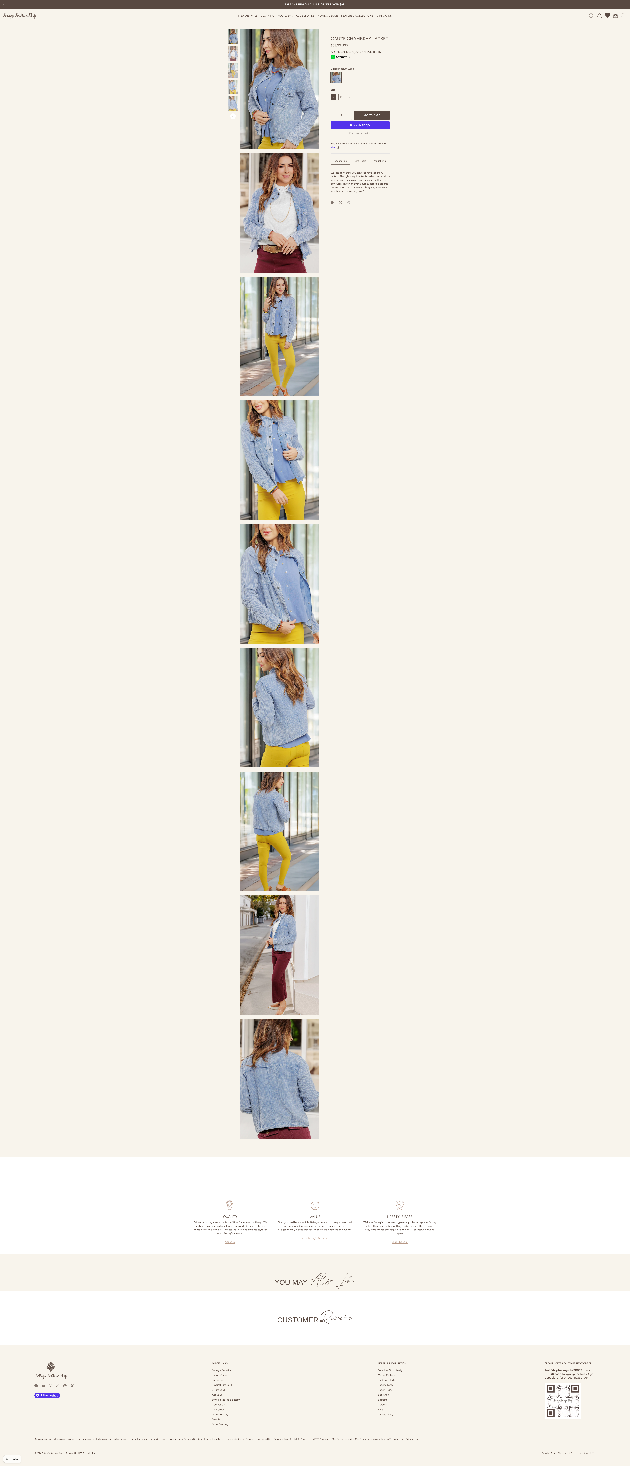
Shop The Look (400, 1241)
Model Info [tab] (380, 160)
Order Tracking (220, 1424)
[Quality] (230, 1205)
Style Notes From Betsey (226, 1399)
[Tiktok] (57, 1385)
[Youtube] (43, 1385)
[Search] (591, 16)
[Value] (315, 1205)
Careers (382, 1404)
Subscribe (217, 1380)
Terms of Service (558, 1453)
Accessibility (590, 1453)
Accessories (305, 15)
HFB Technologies (86, 1453)
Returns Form (385, 1385)
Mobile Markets (386, 1375)
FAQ (380, 1409)
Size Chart (383, 1394)
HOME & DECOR (328, 15)
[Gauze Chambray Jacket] (233, 36)
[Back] (4, 4)
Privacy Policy (385, 1414)
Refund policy (574, 1453)
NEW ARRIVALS (247, 15)
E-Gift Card (218, 1389)
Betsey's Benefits (221, 1370)
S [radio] (333, 96)
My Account (218, 1409)
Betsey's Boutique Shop (53, 1453)
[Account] (623, 16)
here (398, 1439)
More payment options (360, 133)
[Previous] (233, 26)
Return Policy (385, 1389)
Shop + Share (219, 1375)
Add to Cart (371, 115)
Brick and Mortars (387, 1380)
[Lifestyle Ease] (399, 1205)
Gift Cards (384, 15)
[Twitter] (72, 1385)
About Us (230, 1241)
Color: (342, 68)
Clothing (267, 15)
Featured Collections (357, 15)
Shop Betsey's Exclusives (315, 1238)
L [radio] (349, 96)
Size (333, 89)
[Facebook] (36, 1385)
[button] (279, 89)
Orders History (220, 1414)
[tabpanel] (360, 182)
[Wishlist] (608, 16)
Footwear (285, 15)
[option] (233, 37)
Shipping (383, 1399)
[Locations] (615, 16)
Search (216, 1419)
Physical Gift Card (222, 1385)
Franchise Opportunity (390, 1370)
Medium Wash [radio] (336, 77)
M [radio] (341, 96)
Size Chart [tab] (360, 160)
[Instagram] (50, 1385)
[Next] (233, 116)
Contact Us (218, 1404)
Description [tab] (340, 160)
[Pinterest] (65, 1385)
